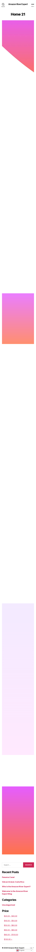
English (21, 950)
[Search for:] (11, 865)
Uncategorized (8, 905)
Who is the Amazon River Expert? (16, 886)
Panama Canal (8, 877)
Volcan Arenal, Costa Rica (13, 882)
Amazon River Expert (18, 4)
